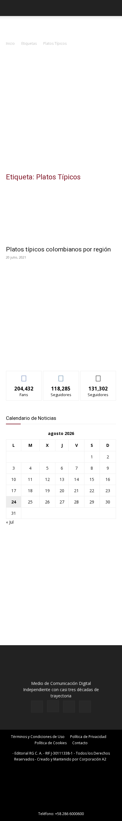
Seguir (61, 375)
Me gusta (24, 375)
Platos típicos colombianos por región (58, 249)
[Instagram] (53, 706)
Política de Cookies (51, 742)
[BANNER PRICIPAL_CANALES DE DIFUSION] (61, 26)
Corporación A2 (92, 759)
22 (91, 490)
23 (107, 490)
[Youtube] (85, 706)
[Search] (113, 8)
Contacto (80, 742)
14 (76, 479)
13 (62, 479)
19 (47, 490)
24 (13, 502)
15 (91, 479)
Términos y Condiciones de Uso (38, 736)
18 (30, 490)
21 (76, 490)
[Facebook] (37, 706)
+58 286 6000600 (69, 813)
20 (62, 490)
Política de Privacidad (88, 736)
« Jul (10, 522)
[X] (69, 706)
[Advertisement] (61, 111)
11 (30, 479)
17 (13, 490)
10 (13, 479)
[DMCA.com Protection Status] (61, 805)
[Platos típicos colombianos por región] (61, 214)
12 (47, 479)
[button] (10, 8)
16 (107, 479)
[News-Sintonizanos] (50, 356)
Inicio (10, 43)
